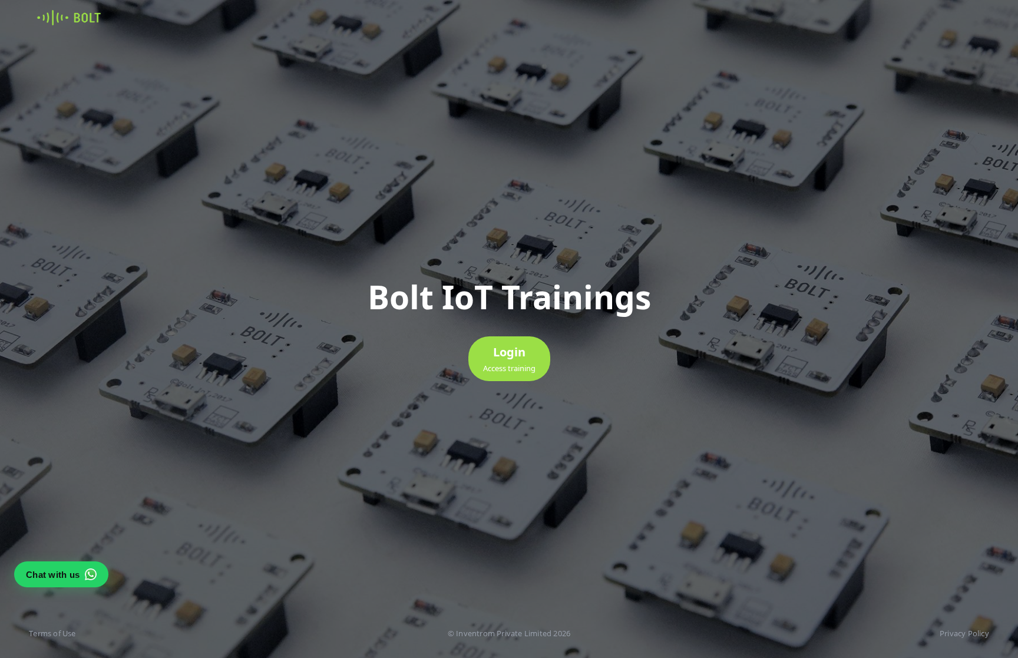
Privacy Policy (964, 633)
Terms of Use (52, 633)
